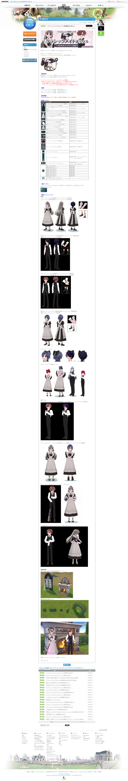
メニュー (121, 1)
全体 (23, 735)
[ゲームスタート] (29, 23)
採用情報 (99, 771)
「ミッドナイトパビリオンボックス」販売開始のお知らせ (59, 707)
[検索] (67, 725)
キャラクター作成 (50, 738)
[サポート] (101, 5)
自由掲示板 (36, 735)
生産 (48, 744)
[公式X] (101, 28)
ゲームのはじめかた (51, 736)
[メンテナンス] (30, 53)
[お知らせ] (27, 5)
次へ (81, 722)
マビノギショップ (75, 735)
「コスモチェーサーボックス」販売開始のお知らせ (58, 697)
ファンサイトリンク (38, 747)
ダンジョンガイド (50, 761)
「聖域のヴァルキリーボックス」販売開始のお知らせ (58, 685)
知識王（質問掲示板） (39, 746)
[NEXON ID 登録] (29, 40)
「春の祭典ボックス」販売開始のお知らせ (56, 714)
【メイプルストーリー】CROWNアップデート (21, 1)
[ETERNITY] (30, 56)
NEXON (5, 1)
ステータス (49, 746)
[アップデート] (30, 54)
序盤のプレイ (49, 752)
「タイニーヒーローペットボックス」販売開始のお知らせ (59, 673)
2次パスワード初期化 (99, 741)
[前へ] (50, 722)
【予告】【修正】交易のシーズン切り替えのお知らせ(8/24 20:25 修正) (62, 677)
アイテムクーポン (99, 740)
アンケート (85, 740)
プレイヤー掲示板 (38, 736)
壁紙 (60, 743)
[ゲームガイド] (52, 5)
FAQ (84, 736)
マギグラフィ (49, 763)
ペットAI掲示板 (37, 740)
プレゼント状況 (98, 738)
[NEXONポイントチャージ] (29, 60)
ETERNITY (24, 743)
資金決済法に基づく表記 (63, 771)
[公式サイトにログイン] (29, 34)
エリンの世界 (49, 747)
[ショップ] (88, 5)
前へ (53, 722)
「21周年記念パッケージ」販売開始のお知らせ (57, 709)
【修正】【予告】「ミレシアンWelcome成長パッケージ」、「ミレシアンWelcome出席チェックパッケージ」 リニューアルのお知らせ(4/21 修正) (79, 719)
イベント (24, 738)
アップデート (25, 741)
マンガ (60, 744)
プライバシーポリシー (40, 771)
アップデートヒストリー (64, 736)
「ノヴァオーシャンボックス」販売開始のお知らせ (58, 690)
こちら (54, 77)
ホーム (80, 22)
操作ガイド (49, 740)
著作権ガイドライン (73, 771)
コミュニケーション (51, 750)
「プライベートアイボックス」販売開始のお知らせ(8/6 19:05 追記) (61, 680)
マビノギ (64, 8)
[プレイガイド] (101, 33)
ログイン (112, 1)
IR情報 (95, 771)
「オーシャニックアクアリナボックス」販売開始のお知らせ (60, 692)
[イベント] (30, 51)
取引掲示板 (36, 738)
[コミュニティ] (39, 5)
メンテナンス (25, 740)
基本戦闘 (49, 741)
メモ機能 (97, 736)
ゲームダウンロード (63, 735)
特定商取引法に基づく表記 (51, 771)
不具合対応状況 (86, 738)
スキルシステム (50, 743)
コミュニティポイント (39, 749)
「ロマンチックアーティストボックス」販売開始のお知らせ (60, 702)
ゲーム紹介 (49, 735)
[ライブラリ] (76, 5)
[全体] (30, 48)
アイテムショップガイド (76, 736)
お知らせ (85, 22)
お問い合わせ (86, 735)
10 (78, 722)
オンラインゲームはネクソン (64, 773)
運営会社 (28, 771)
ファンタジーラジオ (63, 740)
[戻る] (67, 665)
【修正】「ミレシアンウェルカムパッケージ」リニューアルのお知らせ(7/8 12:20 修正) (66, 712)
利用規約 (33, 771)
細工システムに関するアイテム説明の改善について (58, 682)
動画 (60, 738)
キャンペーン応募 (99, 743)
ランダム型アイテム (75, 738)
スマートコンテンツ (51, 754)
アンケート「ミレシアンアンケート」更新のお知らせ (58, 675)
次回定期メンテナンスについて (53, 699)
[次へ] (83, 722)
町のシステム (49, 749)
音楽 (60, 741)
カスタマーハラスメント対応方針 (85, 771)
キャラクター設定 (99, 735)
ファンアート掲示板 (38, 741)
